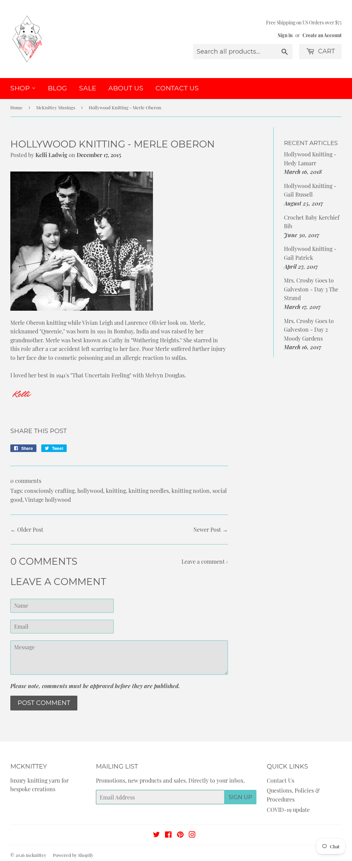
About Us (125, 88)
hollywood (90, 490)
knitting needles (149, 490)
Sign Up (240, 797)
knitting (116, 490)
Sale (87, 88)
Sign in (285, 35)
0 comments (25, 480)
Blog (57, 88)
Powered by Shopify (73, 855)
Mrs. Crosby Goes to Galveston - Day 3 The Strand (311, 289)
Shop (21, 88)
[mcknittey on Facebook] (168, 835)
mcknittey (36, 855)
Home (16, 107)
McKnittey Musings (55, 107)
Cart (325, 51)
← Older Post (26, 529)
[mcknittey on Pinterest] (180, 835)
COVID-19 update (288, 809)
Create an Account (322, 35)
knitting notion (191, 490)
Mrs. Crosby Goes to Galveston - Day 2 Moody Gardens (309, 329)
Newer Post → (210, 529)
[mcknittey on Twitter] (156, 835)
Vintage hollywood (48, 499)
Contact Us (177, 88)
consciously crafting (49, 490)
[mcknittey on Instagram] (192, 835)
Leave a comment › (205, 561)
